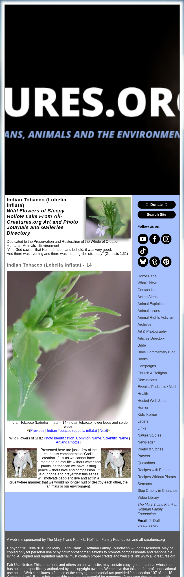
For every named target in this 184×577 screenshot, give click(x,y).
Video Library (148, 497)
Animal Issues (149, 311)
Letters (143, 421)
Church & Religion (152, 373)
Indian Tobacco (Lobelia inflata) (72, 430)
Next (103, 430)
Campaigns (147, 366)
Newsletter (146, 442)
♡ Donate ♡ (156, 205)
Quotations (146, 463)
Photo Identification (59, 438)
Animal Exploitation (153, 304)
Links (142, 428)
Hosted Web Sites (152, 401)
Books (143, 359)
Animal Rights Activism (156, 317)
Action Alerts (148, 297)
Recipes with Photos (154, 470)
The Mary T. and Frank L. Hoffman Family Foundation (89, 539)
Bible (142, 345)
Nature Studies (149, 435)
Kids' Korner (147, 415)
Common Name (88, 438)
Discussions (147, 380)
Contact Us (146, 290)
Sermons (145, 484)
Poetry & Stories (150, 449)
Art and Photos (67, 442)
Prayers (144, 456)
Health (143, 394)
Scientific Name (115, 438)
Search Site (156, 214)
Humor (143, 408)
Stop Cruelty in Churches (157, 490)
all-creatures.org (152, 539)
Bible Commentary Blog (156, 352)
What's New (147, 283)
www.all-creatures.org (158, 556)
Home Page (147, 276)
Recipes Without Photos (157, 477)
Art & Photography (152, 331)
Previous (37, 430)
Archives (144, 324)
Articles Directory (151, 338)
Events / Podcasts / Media (158, 387)
